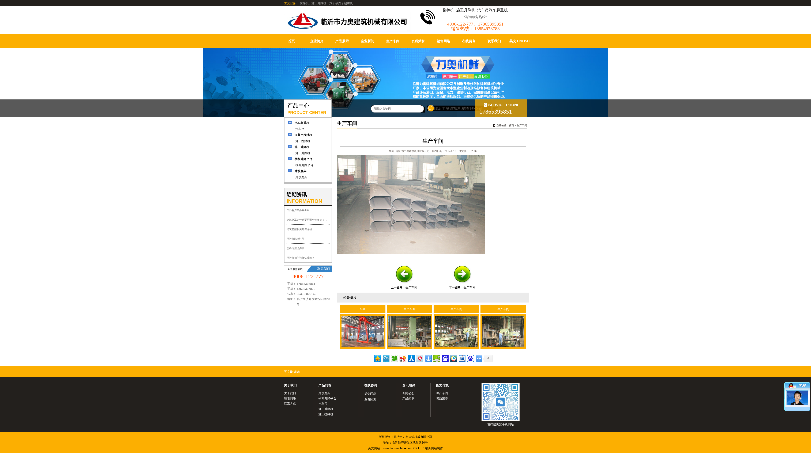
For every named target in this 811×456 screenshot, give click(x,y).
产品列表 (324, 385)
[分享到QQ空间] (377, 358)
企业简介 (317, 41)
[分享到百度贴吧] (462, 358)
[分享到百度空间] (436, 358)
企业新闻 (367, 41)
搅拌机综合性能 (295, 238)
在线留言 (469, 41)
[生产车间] (404, 284)
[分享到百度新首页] (470, 358)
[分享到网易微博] (419, 358)
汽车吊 (322, 403)
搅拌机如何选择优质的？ (300, 257)
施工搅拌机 (325, 414)
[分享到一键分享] (428, 358)
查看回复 (370, 399)
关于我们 (290, 385)
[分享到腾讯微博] (386, 358)
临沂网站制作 (434, 448)
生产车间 (393, 41)
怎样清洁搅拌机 (295, 248)
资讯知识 (408, 385)
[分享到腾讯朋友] (394, 358)
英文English (292, 371)
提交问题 (370, 393)
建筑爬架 (324, 393)
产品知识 (408, 398)
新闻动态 (408, 393)
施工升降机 (325, 409)
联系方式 (290, 403)
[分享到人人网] (411, 358)
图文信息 (442, 385)
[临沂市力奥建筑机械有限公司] (347, 21)
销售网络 (443, 41)
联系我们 (494, 41)
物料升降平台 (327, 398)
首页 (291, 41)
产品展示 (342, 41)
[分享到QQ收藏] (453, 358)
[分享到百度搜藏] (445, 358)
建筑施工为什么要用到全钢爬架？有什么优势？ (308, 219)
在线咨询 (370, 385)
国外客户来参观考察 (298, 210)
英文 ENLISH (519, 41)
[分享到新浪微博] (403, 358)
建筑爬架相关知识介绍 (299, 229)
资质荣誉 (418, 41)
